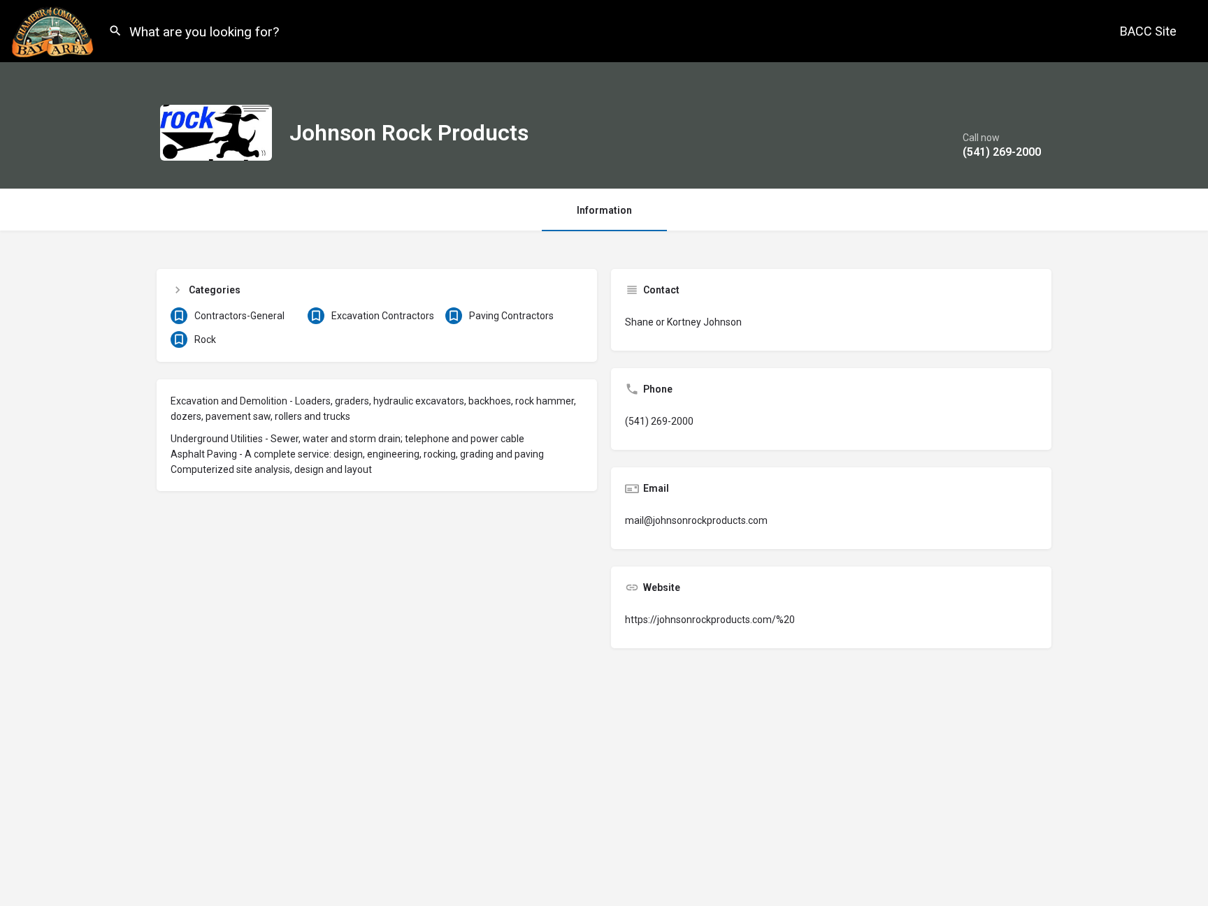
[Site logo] (54, 30)
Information (604, 210)
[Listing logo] (216, 133)
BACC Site (1148, 31)
